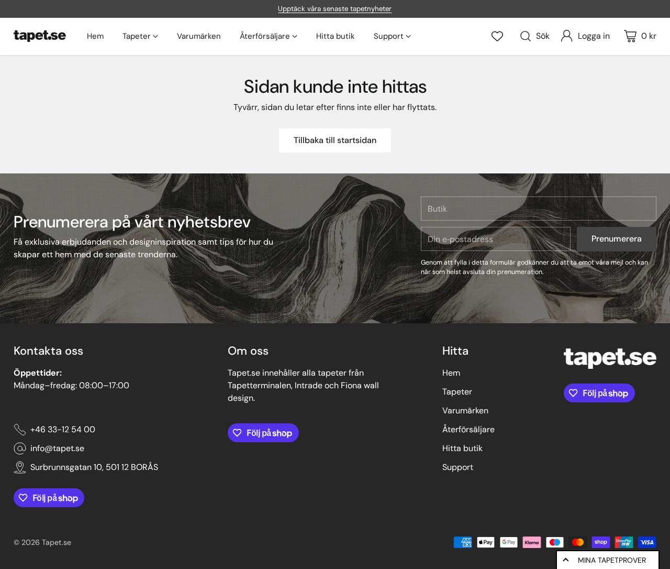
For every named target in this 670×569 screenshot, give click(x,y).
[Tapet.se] (40, 36)
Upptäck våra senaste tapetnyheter (335, 8)
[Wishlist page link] (497, 36)
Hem (451, 372)
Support (457, 467)
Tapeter (457, 391)
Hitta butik (462, 448)
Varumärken (465, 410)
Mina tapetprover (612, 560)
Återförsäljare (468, 429)
